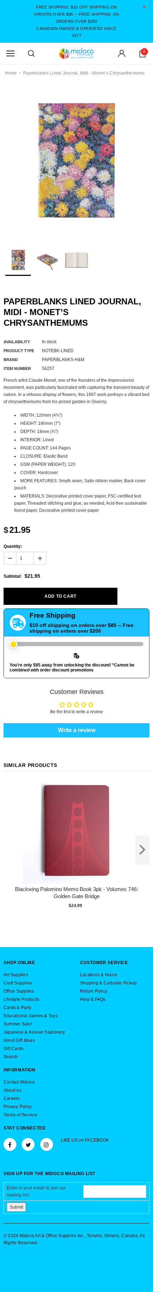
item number (17, 368)
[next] (142, 850)
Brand (11, 359)
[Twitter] (28, 1144)
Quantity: (13, 546)
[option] (76, 162)
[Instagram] (46, 1144)
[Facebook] (10, 1144)
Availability (17, 342)
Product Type (19, 351)
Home (11, 73)
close (144, 7)
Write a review (76, 730)
